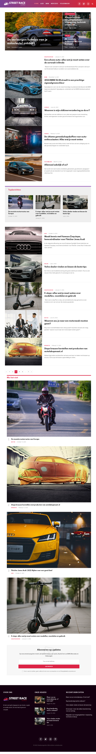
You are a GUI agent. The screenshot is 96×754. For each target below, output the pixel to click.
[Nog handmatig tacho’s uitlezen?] (40, 711)
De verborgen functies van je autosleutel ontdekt (27, 41)
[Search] (92, 4)
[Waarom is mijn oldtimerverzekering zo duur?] (23, 112)
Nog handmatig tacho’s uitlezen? (52, 709)
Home (36, 3)
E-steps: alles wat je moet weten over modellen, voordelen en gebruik (47, 213)
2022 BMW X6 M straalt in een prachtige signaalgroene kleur (64, 81)
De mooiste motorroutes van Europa (73, 41)
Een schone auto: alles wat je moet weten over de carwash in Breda (67, 61)
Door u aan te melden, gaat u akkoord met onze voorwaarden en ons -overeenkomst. (50, 671)
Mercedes (54, 3)
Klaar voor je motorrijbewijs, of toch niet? (52, 699)
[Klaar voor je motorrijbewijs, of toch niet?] (40, 699)
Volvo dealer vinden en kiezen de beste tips (75, 212)
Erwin (8, 47)
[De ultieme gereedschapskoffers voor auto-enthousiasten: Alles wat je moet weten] (23, 140)
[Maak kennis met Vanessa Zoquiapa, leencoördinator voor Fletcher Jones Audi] (23, 241)
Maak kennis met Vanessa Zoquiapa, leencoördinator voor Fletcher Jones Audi (64, 238)
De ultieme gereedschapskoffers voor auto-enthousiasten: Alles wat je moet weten (65, 138)
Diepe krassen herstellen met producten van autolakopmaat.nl (65, 350)
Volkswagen (65, 3)
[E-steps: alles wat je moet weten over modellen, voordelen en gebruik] (48, 202)
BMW (47, 3)
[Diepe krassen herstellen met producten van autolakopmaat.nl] (23, 351)
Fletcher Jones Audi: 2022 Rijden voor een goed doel (31, 570)
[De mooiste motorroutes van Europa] (20, 202)
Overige (10, 35)
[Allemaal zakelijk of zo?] (23, 167)
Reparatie (47, 345)
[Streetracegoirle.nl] (14, 3)
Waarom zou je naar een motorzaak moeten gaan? (66, 322)
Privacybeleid (64, 671)
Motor (67, 35)
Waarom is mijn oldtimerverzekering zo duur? (67, 110)
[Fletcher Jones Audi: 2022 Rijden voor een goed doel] (49, 540)
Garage (46, 133)
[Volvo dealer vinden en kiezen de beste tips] (75, 202)
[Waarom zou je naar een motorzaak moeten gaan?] (23, 324)
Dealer (46, 263)
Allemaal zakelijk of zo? (56, 165)
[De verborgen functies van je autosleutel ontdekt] (33, 31)
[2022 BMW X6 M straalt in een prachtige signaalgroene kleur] (23, 84)
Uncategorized (70, 14)
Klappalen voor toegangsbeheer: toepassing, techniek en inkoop (75, 21)
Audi (42, 3)
